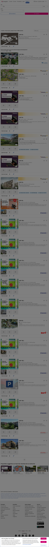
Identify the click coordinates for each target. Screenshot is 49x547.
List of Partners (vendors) (27, 544)
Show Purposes (43, 545)
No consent (43, 541)
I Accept (43, 538)
